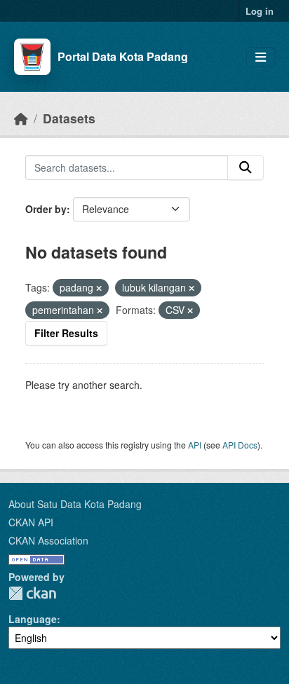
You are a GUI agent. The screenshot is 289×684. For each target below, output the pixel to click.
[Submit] (245, 167)
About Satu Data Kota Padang (75, 504)
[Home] (21, 118)
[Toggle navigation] (260, 57)
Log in (260, 11)
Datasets (69, 118)
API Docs (239, 445)
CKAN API (30, 522)
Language (32, 619)
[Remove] (99, 288)
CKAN (32, 593)
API (194, 445)
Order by (46, 209)
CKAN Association (48, 540)
